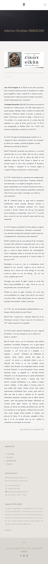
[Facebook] (21, 556)
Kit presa (10, 457)
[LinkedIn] (24, 556)
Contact (9, 464)
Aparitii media (11, 461)
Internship (10, 454)
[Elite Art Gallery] (24, 5)
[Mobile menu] (45, 4)
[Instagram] (27, 556)
